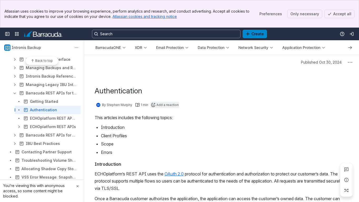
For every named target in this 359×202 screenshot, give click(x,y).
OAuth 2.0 (174, 173)
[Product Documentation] (43, 34)
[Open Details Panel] (346, 180)
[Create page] (346, 190)
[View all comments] (346, 169)
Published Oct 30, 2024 (321, 62)
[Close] (77, 186)
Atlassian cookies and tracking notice (144, 16)
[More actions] (76, 47)
